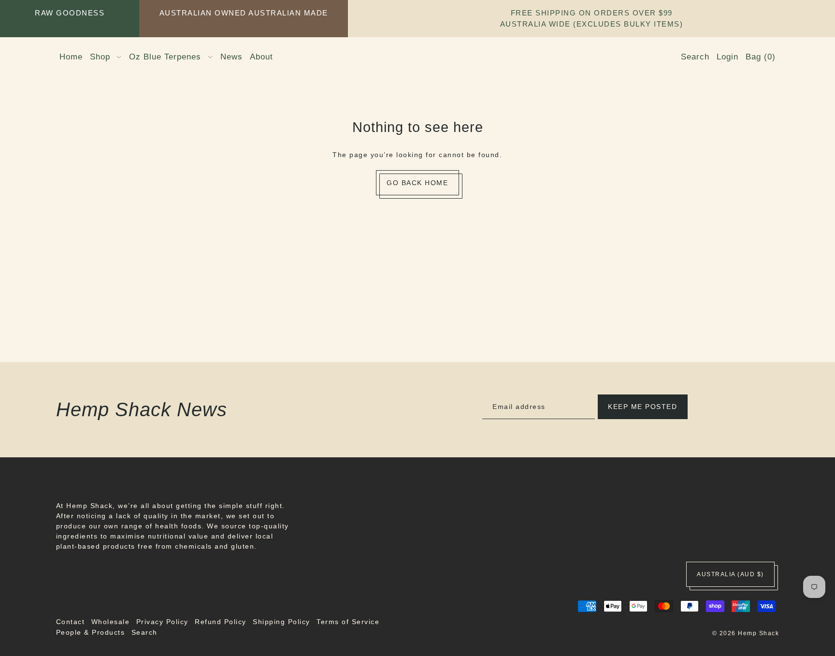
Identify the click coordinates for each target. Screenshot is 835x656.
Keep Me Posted (642, 406)
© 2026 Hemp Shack (745, 633)
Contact (70, 622)
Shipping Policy (281, 622)
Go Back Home (417, 183)
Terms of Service (348, 622)
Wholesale (110, 622)
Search (144, 632)
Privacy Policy (162, 622)
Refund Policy (220, 622)
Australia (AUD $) (730, 574)
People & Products (90, 632)
